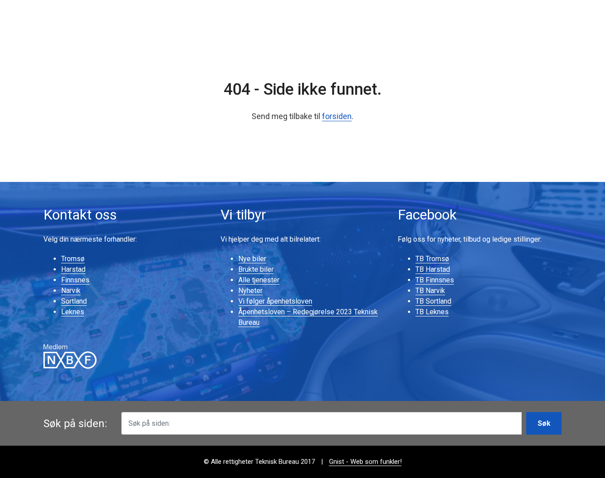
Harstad (73, 269)
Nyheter (250, 290)
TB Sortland (433, 301)
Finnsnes (75, 280)
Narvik (71, 290)
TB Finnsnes (434, 280)
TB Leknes (432, 312)
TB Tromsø (432, 258)
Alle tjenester (258, 280)
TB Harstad (432, 269)
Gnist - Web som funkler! (365, 462)
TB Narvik (430, 290)
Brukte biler (256, 269)
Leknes (72, 312)
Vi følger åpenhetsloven (275, 301)
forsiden (337, 116)
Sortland (74, 301)
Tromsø (73, 258)
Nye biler (252, 258)
